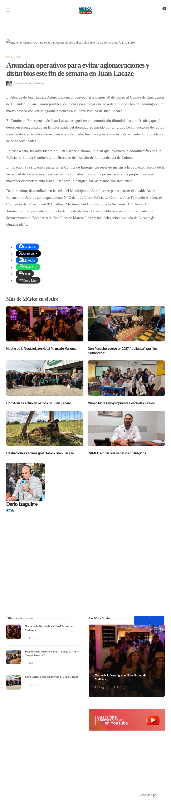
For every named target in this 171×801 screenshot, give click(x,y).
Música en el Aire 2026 (121, 795)
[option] (44, 657)
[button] (127, 720)
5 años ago (39, 83)
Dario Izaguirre (22, 83)
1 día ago (100, 687)
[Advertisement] (44, 731)
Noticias (13, 56)
